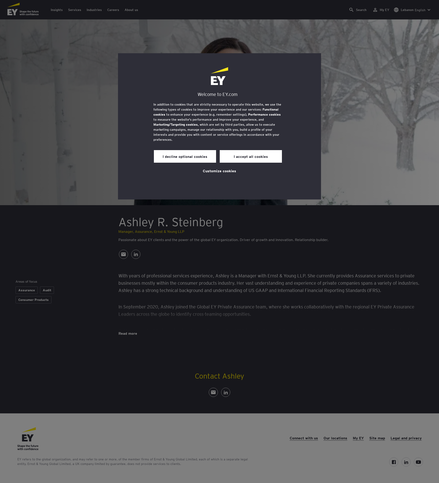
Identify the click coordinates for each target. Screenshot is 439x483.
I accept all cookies (251, 156)
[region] (219, 126)
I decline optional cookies (185, 156)
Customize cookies (219, 170)
